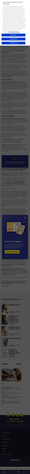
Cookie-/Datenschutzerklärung (13, 32)
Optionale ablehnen (13, 39)
